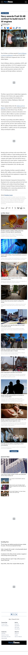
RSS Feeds (17, 627)
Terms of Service (4, 625)
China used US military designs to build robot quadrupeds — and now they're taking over (14, 475)
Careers (16, 635)
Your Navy (5, 13)
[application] (14, 465)
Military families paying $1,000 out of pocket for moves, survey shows (12, 395)
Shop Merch (17, 629)
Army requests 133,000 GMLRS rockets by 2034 (17, 479)
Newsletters (17, 625)
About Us (17, 633)
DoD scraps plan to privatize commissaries (11, 372)
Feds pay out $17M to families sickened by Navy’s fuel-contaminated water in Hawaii (13, 350)
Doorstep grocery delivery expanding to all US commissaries (12, 444)
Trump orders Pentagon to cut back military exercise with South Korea (17, 492)
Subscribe (17, 624)
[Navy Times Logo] (8, 2)
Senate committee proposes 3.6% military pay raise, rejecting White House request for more (13, 420)
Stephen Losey (6, 24)
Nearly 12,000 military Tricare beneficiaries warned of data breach (14, 255)
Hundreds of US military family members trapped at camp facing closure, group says (13, 554)
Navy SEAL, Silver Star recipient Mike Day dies (12, 563)
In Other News (5, 213)
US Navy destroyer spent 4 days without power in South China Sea (13, 559)
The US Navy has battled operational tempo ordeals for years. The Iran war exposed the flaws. (13, 545)
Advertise (3, 633)
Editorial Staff (4, 638)
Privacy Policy (4, 624)
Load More (14, 451)
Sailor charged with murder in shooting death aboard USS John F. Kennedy (14, 549)
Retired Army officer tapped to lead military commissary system (11, 278)
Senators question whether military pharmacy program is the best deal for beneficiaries (12, 231)
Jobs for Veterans (18, 636)
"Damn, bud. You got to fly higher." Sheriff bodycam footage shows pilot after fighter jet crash (17, 486)
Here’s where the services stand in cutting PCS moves (12, 301)
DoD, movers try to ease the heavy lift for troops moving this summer (13, 325)
